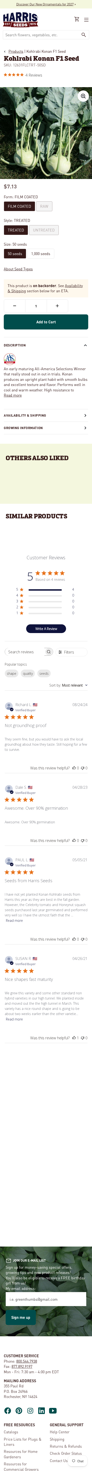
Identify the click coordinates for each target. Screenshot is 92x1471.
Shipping (57, 1439)
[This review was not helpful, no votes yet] (82, 768)
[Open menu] (86, 19)
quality (28, 673)
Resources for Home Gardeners (21, 1454)
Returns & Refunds (66, 1446)
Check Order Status (66, 1453)
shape (11, 673)
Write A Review (46, 628)
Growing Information (23, 428)
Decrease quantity (14, 306)
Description (15, 345)
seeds (44, 673)
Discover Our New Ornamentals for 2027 (45, 4)
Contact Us (59, 1460)
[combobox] (41, 34)
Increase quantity (57, 306)
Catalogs (11, 1431)
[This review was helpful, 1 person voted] (74, 1037)
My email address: (21, 1288)
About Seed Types (18, 268)
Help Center (60, 1431)
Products (15, 51)
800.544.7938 (26, 1361)
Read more (13, 395)
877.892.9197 (22, 1366)
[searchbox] (24, 652)
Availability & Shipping (25, 415)
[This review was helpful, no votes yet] (74, 768)
